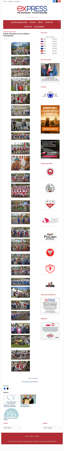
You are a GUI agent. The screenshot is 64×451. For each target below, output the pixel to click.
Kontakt (16, 1)
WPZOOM (53, 441)
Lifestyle (28, 27)
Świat (40, 22)
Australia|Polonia (19, 22)
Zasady (11, 1)
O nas (5, 1)
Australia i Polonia (8, 31)
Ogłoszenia (39, 27)
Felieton (49, 22)
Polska (33, 22)
